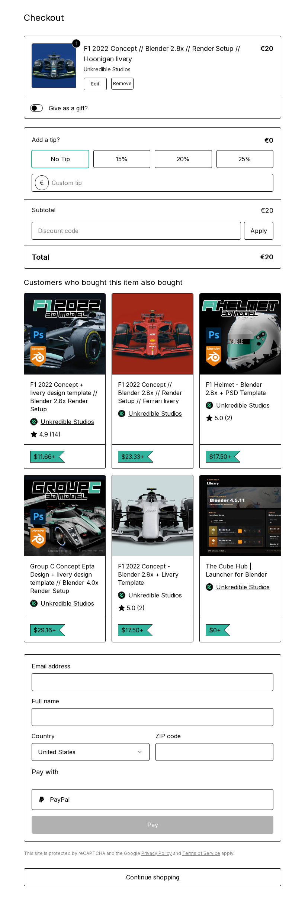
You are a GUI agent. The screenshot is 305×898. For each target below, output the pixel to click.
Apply (258, 230)
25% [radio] (244, 159)
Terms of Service (201, 853)
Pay (152, 825)
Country (43, 736)
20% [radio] (183, 159)
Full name (45, 701)
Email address (51, 666)
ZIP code (168, 736)
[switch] (36, 108)
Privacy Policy (156, 853)
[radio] (152, 799)
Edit (95, 84)
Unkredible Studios (107, 69)
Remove (122, 83)
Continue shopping (152, 877)
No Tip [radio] (60, 159)
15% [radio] (122, 159)
